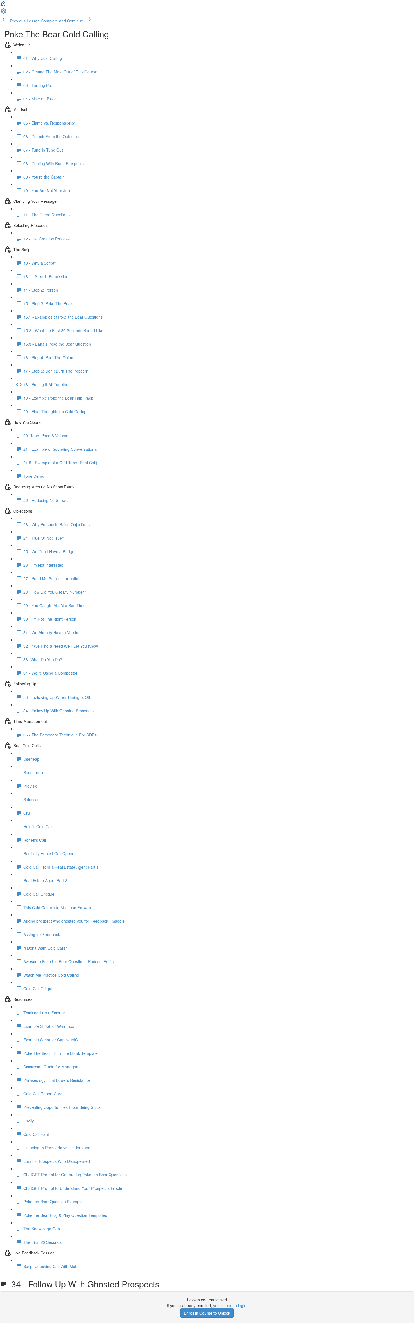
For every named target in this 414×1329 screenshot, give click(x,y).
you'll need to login (229, 1305)
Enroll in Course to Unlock (207, 1313)
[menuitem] (3, 13)
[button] (3, 5)
